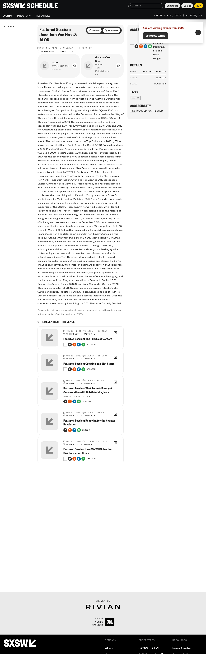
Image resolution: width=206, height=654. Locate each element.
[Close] (198, 32)
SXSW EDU (147, 648)
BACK (10, 26)
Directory (24, 15)
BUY (199, 6)
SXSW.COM (172, 6)
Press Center (181, 648)
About (109, 648)
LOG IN (187, 6)
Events (7, 15)
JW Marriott (48, 51)
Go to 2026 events (155, 35)
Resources (43, 15)
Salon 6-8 (66, 51)
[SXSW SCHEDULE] (30, 5)
